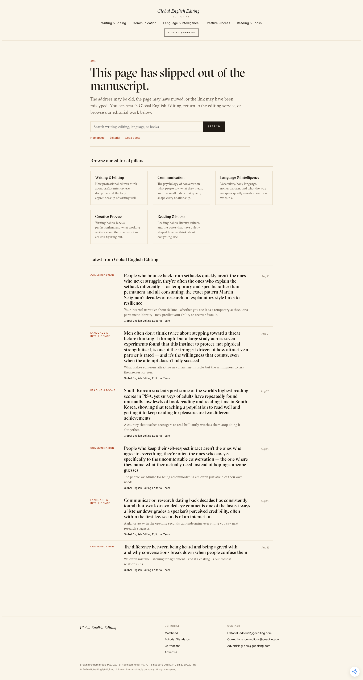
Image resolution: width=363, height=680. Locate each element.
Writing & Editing (113, 23)
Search (214, 126)
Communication (145, 23)
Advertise (171, 652)
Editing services (181, 32)
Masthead (171, 633)
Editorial (115, 137)
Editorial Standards (177, 639)
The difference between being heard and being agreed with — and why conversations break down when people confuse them (185, 549)
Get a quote (132, 137)
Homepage (97, 137)
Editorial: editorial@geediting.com (249, 633)
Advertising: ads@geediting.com (248, 645)
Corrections (172, 645)
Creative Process (217, 23)
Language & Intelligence (181, 23)
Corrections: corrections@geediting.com (254, 639)
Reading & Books (249, 23)
